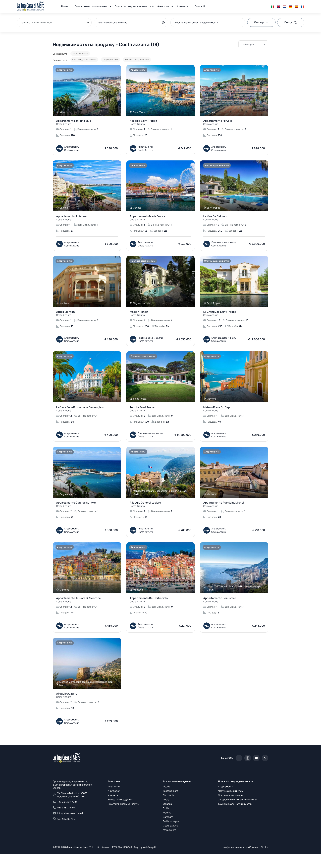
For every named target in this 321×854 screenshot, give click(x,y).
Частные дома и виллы (230, 790)
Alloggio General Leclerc (145, 504)
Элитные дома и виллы (230, 795)
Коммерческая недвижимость (234, 803)
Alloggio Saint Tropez (143, 122)
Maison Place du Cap (216, 409)
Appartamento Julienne (71, 218)
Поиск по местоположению (91, 6)
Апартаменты (225, 786)
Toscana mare (170, 790)
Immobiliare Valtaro (77, 847)
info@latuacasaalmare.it (70, 813)
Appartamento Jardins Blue (73, 122)
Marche (167, 812)
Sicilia (166, 808)
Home (64, 6)
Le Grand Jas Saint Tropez (219, 313)
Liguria (166, 786)
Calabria (167, 803)
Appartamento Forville (217, 122)
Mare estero (169, 829)
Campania (168, 795)
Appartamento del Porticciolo (149, 600)
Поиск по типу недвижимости (133, 6)
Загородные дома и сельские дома (237, 799)
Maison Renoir (139, 313)
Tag (136, 847)
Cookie (264, 847)
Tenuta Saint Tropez (143, 409)
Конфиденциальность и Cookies (240, 847)
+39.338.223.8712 (66, 807)
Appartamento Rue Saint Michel (223, 504)
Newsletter (114, 790)
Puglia (166, 799)
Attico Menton (65, 313)
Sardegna (168, 816)
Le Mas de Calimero (215, 218)
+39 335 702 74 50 (66, 818)
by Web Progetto (148, 847)
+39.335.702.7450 (67, 801)
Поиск (199, 6)
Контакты (182, 6)
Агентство (163, 6)
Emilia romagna (171, 821)
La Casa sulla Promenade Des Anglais (80, 409)
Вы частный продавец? (120, 799)
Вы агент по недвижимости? (123, 803)
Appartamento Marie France (148, 218)
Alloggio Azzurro (66, 695)
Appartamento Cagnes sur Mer (76, 504)
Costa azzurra (170, 825)
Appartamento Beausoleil (219, 600)
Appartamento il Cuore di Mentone (78, 600)
